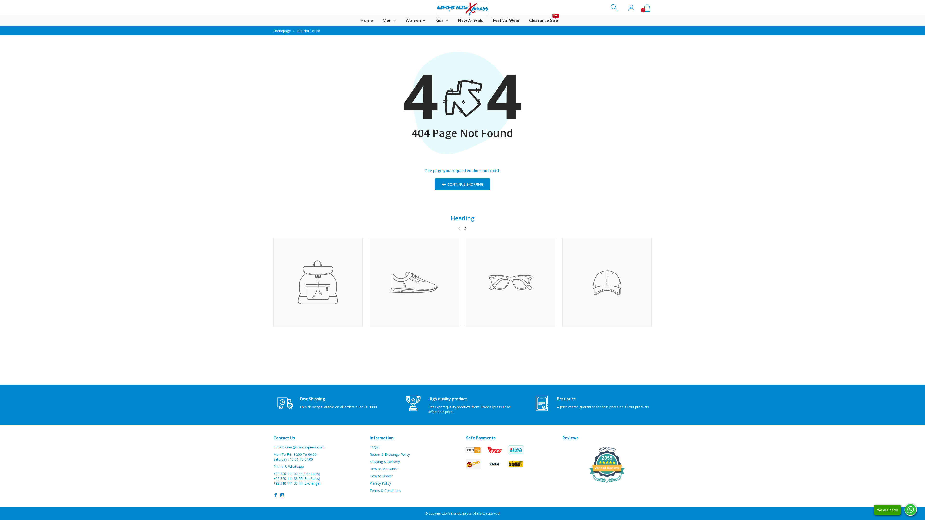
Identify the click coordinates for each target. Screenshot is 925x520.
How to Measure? (383, 469)
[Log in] (631, 8)
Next (465, 228)
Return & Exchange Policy (390, 454)
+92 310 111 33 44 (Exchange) (297, 483)
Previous (459, 228)
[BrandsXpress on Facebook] (275, 495)
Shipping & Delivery (385, 461)
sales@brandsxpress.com (304, 447)
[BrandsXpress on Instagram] (282, 495)
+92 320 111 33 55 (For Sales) (296, 478)
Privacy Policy (380, 483)
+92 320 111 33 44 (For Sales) (296, 473)
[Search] (614, 8)
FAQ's (374, 447)
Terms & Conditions (385, 490)
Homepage (282, 30)
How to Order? (381, 476)
